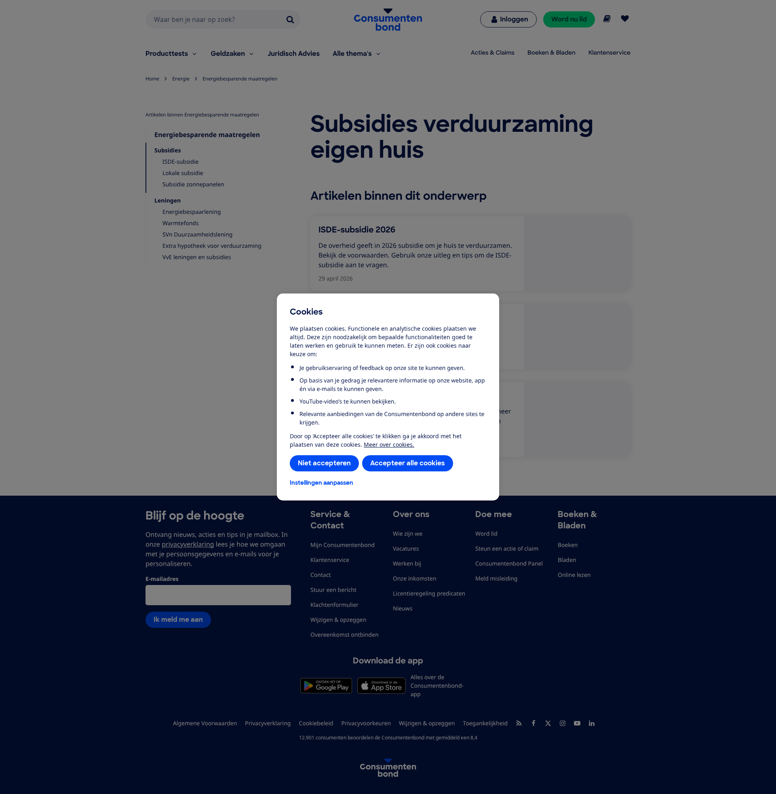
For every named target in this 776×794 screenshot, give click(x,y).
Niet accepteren (324, 463)
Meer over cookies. (389, 444)
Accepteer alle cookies (407, 463)
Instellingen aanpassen (321, 482)
